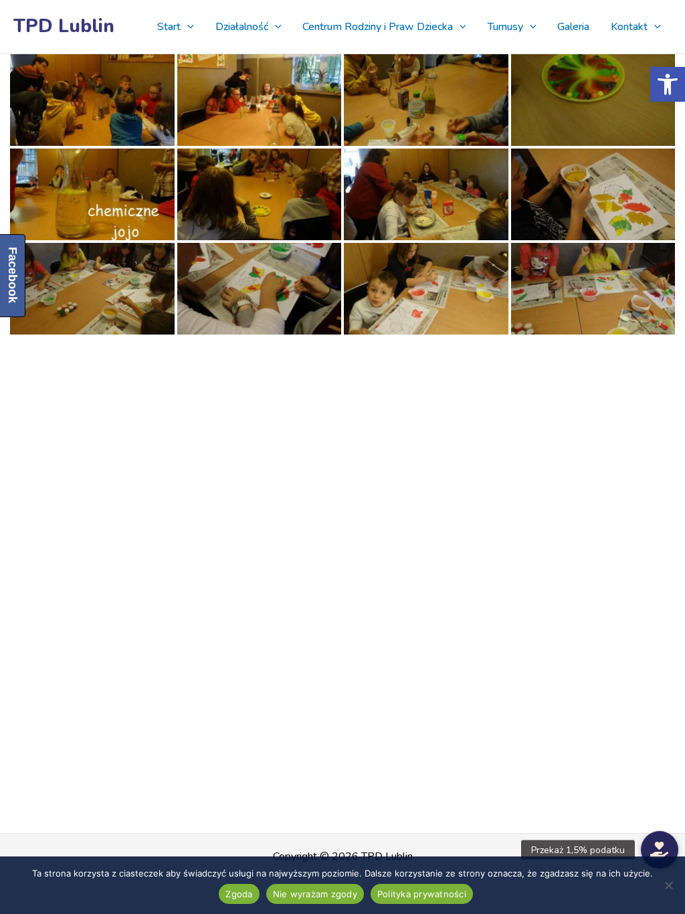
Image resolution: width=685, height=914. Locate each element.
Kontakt (629, 26)
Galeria (573, 26)
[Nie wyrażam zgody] (668, 885)
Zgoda (238, 894)
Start (169, 26)
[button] (667, 84)
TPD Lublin (63, 26)
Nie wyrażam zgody (315, 894)
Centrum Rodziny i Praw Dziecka (377, 26)
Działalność (241, 26)
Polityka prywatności (421, 894)
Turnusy (505, 26)
